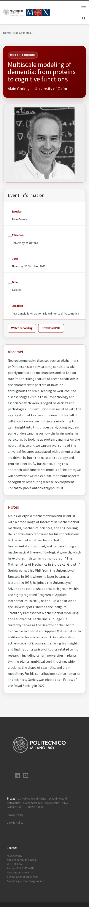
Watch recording (22, 328)
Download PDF (51, 328)
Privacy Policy (15, 815)
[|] (26, 12)
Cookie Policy (15, 822)
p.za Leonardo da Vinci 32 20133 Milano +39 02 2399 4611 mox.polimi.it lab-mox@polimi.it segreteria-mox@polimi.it (26, 868)
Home (7, 33)
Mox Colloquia (22, 33)
